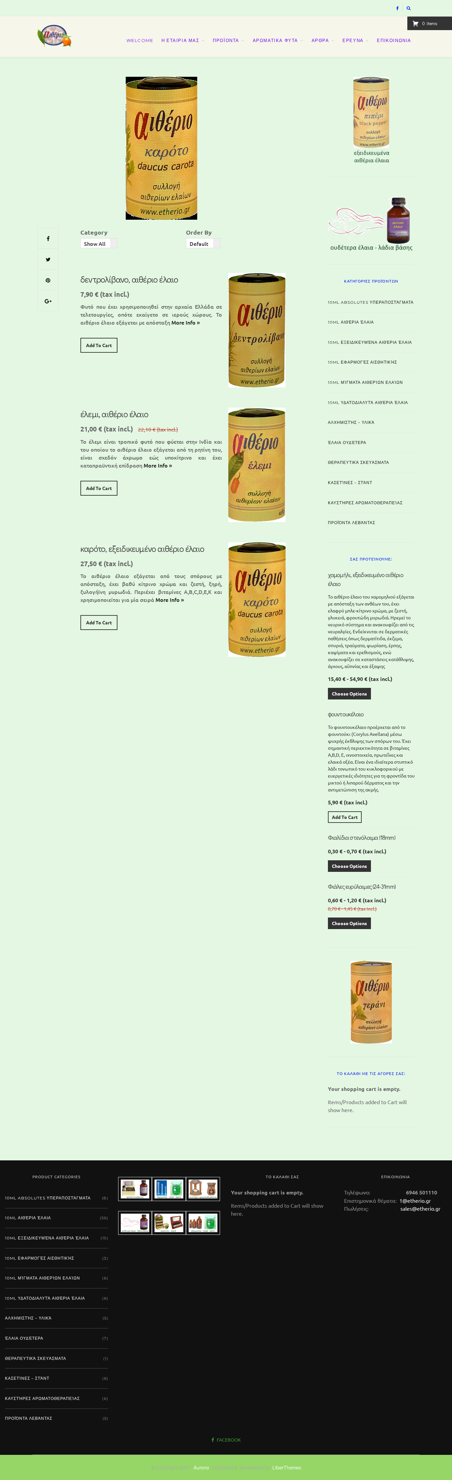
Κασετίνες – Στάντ (350, 482)
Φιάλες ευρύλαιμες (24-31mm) (361, 886)
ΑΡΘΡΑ (320, 40)
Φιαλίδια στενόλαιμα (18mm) (361, 837)
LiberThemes (286, 1467)
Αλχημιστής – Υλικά (351, 422)
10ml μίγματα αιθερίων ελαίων (365, 382)
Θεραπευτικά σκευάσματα (358, 462)
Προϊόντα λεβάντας (351, 522)
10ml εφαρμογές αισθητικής (362, 362)
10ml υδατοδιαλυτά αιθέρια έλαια (368, 402)
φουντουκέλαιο (346, 714)
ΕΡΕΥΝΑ (353, 40)
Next (426, 118)
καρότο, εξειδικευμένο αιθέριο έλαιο (142, 548)
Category (94, 232)
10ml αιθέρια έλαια (351, 322)
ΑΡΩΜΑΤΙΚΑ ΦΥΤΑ (275, 40)
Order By (199, 232)
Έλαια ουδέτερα (347, 442)
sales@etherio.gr (420, 1208)
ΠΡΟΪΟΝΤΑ (226, 40)
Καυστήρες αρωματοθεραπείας (365, 502)
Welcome (140, 40)
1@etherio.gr (414, 1200)
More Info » (185, 322)
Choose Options (349, 693)
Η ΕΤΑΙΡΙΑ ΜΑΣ (180, 40)
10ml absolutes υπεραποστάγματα (371, 302)
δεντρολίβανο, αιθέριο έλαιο (129, 279)
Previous (316, 118)
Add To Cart (99, 345)
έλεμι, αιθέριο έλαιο (114, 414)
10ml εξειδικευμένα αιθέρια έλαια (370, 342)
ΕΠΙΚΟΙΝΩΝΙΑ (394, 40)
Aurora (201, 1467)
